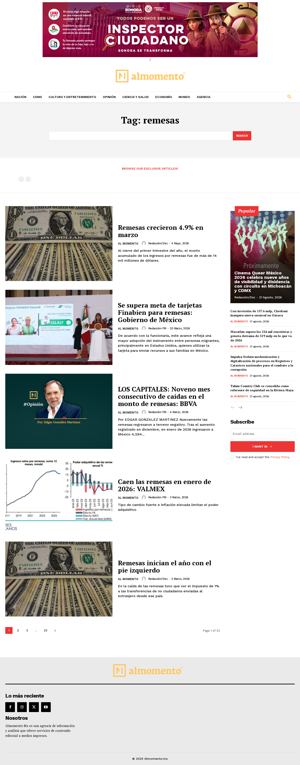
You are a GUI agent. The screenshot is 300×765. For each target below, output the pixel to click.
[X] (34, 707)
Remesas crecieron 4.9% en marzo (160, 231)
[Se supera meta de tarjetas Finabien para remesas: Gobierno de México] (58, 327)
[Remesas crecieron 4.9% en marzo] (58, 243)
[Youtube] (46, 707)
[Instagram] (22, 707)
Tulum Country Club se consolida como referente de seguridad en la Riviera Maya (261, 388)
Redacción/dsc (158, 243)
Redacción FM (157, 328)
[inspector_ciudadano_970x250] (150, 29)
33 (45, 630)
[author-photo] (144, 243)
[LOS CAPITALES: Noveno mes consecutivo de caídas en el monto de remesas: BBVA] (58, 411)
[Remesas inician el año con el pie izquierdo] (58, 579)
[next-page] (55, 630)
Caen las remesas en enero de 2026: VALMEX (164, 485)
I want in (260, 446)
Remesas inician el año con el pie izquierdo (164, 566)
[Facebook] (10, 707)
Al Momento (128, 243)
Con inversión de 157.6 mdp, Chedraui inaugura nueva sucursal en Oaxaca (258, 313)
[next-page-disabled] (28, 179)
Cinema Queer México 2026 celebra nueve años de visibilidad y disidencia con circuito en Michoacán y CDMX (262, 281)
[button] (262, 97)
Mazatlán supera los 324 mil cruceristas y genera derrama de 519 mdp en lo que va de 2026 (261, 336)
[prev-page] (21, 179)
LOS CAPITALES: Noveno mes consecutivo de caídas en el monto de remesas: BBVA (164, 396)
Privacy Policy (279, 457)
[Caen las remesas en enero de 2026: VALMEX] (58, 495)
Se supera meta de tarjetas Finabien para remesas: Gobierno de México (160, 312)
